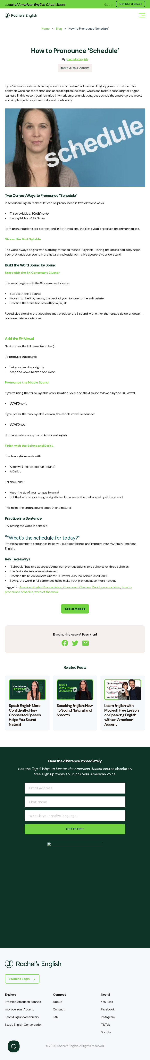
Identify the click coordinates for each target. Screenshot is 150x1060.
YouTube (107, 1002)
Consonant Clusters (77, 587)
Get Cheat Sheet (130, 4)
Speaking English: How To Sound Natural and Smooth (75, 710)
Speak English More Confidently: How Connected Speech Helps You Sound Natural (25, 715)
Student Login (18, 979)
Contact (59, 1009)
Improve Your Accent (75, 68)
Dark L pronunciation (106, 587)
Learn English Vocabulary (22, 1017)
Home (46, 29)
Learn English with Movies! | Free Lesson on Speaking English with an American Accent (121, 715)
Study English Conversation (23, 1025)
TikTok (105, 1025)
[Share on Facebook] (65, 643)
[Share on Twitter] (75, 643)
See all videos (75, 609)
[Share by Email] (85, 643)
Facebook (107, 1009)
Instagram (108, 1017)
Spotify (106, 1032)
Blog (59, 29)
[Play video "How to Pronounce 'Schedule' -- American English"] (75, 147)
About (57, 1002)
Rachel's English (77, 59)
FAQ (55, 1017)
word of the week (46, 592)
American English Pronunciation (40, 587)
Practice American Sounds (23, 1002)
